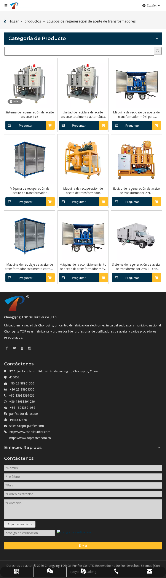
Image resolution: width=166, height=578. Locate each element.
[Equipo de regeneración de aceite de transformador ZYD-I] (136, 159)
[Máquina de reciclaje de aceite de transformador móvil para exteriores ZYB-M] (136, 83)
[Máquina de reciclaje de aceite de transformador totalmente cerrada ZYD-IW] (29, 236)
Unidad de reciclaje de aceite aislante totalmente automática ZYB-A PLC (83, 114)
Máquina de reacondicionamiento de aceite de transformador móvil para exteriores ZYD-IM (82, 266)
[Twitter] (14, 348)
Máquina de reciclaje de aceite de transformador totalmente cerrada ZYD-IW (29, 266)
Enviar (83, 545)
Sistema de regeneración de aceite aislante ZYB (29, 114)
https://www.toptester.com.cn (30, 438)
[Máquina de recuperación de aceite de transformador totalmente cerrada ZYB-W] (29, 159)
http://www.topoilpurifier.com (30, 432)
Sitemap (146, 565)
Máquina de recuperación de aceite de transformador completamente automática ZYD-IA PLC (83, 190)
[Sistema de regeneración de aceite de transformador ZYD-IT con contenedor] (136, 236)
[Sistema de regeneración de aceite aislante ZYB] (29, 83)
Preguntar (25, 125)
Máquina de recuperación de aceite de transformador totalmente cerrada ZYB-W (29, 190)
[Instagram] (29, 348)
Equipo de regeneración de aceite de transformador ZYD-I (136, 190)
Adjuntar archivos (20, 524)
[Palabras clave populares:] (158, 51)
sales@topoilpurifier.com (26, 426)
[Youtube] (22, 348)
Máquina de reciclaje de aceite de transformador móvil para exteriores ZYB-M (136, 114)
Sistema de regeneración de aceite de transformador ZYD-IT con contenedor (136, 266)
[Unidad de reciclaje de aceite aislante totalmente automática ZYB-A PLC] (83, 83)
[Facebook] (7, 348)
